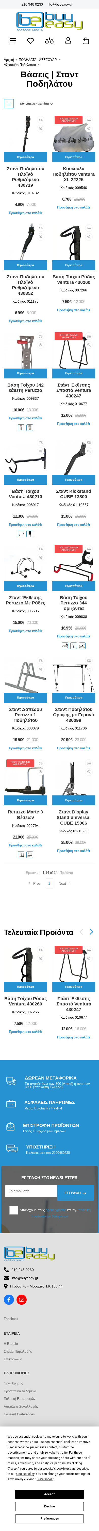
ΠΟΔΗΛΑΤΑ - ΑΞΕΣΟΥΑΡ (38, 60)
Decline (49, 1506)
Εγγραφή (72, 1193)
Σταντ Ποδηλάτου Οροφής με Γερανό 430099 (73, 715)
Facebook (11, 1319)
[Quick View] (40, 128)
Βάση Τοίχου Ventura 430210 (25, 494)
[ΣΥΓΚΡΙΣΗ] (40, 120)
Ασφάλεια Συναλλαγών (21, 1406)
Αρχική (9, 60)
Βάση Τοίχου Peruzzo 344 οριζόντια (73, 603)
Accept (49, 1494)
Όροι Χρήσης (13, 1383)
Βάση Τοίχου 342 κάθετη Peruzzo (25, 387)
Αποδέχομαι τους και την (55, 1213)
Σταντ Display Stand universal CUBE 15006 (74, 817)
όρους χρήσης (56, 1210)
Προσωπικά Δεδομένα (20, 1391)
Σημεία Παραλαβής (18, 1351)
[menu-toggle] (13, 41)
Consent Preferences (19, 1414)
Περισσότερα (25, 157)
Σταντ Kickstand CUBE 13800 (73, 494)
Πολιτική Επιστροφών (20, 1399)
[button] (91, 932)
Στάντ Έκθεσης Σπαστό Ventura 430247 (73, 390)
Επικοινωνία (13, 1359)
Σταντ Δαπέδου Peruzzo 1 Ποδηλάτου (25, 715)
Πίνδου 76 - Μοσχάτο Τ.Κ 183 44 (36, 1286)
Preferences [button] (45, 1479)
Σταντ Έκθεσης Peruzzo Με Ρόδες (25, 600)
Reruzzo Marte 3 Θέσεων (25, 814)
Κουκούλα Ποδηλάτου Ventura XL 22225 (74, 174)
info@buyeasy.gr (60, 4)
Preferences (49, 1518)
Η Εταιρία (11, 1344)
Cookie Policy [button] (25, 1474)
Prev (37, 883)
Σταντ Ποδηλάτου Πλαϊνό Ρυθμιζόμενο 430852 (25, 285)
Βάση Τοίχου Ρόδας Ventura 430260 (74, 279)
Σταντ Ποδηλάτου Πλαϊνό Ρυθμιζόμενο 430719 (25, 177)
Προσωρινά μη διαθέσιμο (68, 120)
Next (62, 883)
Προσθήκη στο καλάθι (25, 213)
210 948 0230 (32, 4)
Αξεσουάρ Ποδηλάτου (20, 65)
